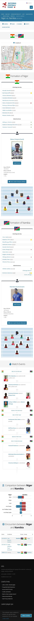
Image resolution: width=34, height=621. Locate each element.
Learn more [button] (6, 618)
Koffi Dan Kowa (12, 428)
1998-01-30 (4, 552)
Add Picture (17, 163)
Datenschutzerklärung (7, 596)
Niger (13, 24)
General (6, 24)
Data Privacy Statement (7, 598)
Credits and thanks (6, 591)
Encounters (6, 27)
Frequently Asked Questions (8, 587)
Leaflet (17, 69)
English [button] (29, 3)
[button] (16, 54)
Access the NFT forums (7, 589)
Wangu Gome (11, 395)
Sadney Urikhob (12, 402)
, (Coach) (17, 139)
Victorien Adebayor (13, 463)
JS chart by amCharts (17, 497)
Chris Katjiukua (12, 376)
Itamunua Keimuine (13, 384)
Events (27, 24)
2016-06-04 (4, 538)
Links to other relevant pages (8, 584)
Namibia (20, 24)
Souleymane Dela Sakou (14, 419)
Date (3, 534)
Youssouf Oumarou (13, 445)
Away (25, 534)
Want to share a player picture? (9, 594)
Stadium (9, 534)
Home (21, 534)
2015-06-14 (4, 544)
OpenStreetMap (23, 69)
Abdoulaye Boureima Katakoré (16, 454)
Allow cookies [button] (26, 615)
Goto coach (17, 181)
